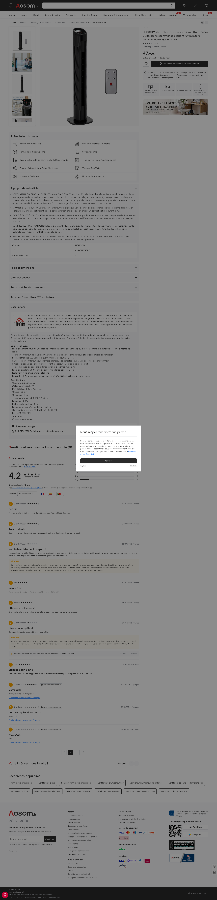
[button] (5, 895)
